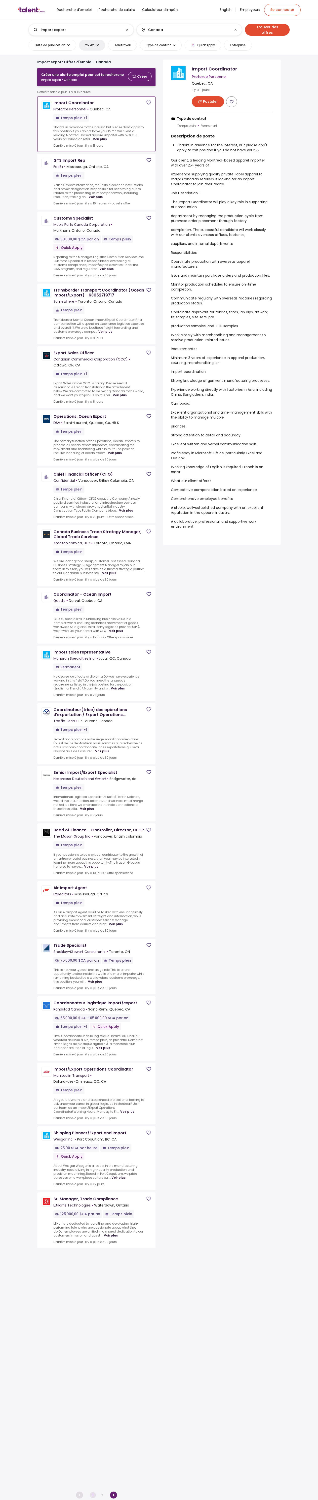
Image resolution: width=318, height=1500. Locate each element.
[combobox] (81, 30)
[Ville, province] (185, 30)
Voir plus (100, 139)
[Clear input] (127, 30)
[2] (113, 1495)
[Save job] (148, 102)
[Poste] (77, 30)
